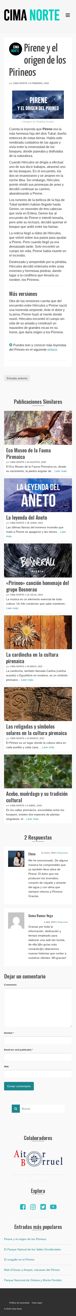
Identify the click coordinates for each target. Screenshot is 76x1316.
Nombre (9, 1033)
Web (6, 1066)
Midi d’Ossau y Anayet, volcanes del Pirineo (32, 1269)
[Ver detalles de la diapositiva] (38, 1159)
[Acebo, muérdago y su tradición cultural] (38, 771)
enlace (52, 349)
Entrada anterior (17, 378)
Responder (63, 853)
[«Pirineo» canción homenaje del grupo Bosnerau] (38, 560)
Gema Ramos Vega (40, 915)
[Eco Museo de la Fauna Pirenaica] (38, 428)
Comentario (10, 985)
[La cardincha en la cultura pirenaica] (38, 632)
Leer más (61, 471)
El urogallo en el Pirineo (19, 1259)
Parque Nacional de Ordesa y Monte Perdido (33, 1280)
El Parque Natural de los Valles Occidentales (32, 1249)
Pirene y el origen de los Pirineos (25, 1239)
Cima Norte (20, 83)
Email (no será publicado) (18, 1050)
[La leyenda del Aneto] (38, 495)
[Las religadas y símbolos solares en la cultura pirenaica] (38, 704)
